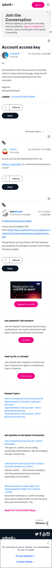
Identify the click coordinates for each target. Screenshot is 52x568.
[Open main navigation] (48, 4)
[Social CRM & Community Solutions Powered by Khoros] (42, 522)
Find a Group (26, 376)
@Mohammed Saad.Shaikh (17, 221)
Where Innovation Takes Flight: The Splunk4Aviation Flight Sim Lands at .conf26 (22, 489)
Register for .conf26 (26, 304)
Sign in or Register (33, 26)
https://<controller (11, 164)
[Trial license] (44, 131)
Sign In (38, 5)
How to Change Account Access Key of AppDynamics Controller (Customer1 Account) (24, 401)
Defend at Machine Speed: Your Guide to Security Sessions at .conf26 (24, 465)
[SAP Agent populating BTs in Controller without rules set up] (49, 131)
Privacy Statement (24, 556)
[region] (26, 553)
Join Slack (26, 340)
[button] (48, 41)
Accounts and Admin (23, 96)
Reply (10, 115)
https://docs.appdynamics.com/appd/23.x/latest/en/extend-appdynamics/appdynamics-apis (26, 233)
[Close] (47, 543)
